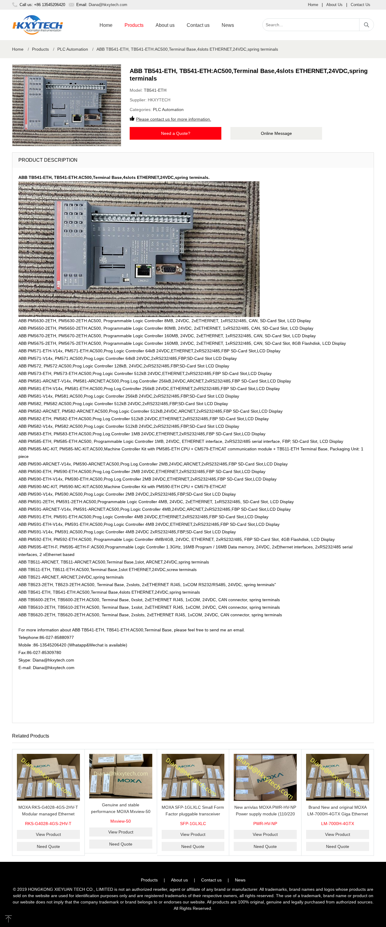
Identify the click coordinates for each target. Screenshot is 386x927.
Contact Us (360, 4)
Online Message (276, 133)
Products (134, 25)
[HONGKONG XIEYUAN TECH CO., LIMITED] (37, 25)
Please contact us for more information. (173, 119)
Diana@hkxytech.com (108, 4)
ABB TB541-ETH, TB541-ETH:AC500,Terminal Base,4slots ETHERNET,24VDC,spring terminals (187, 49)
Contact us (198, 25)
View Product (48, 834)
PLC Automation (72, 49)
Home (313, 4)
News (228, 25)
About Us (334, 4)
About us (165, 25)
